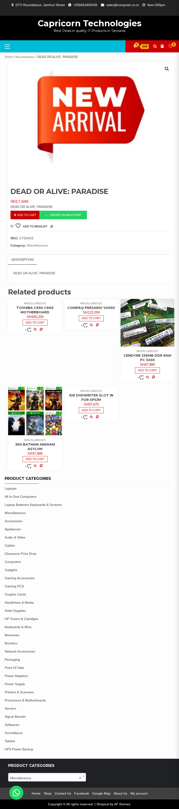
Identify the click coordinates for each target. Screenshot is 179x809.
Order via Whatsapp (65, 215)
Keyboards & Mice (18, 627)
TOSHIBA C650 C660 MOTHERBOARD (35, 310)
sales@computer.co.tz (122, 5)
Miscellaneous (25, 57)
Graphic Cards (15, 594)
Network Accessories (20, 651)
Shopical (102, 804)
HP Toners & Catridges (21, 619)
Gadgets (11, 570)
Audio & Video (15, 537)
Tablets (10, 741)
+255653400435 (85, 5)
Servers (10, 708)
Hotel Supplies (15, 611)
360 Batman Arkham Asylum (35, 446)
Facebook (81, 793)
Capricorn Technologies (89, 23)
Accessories (13, 521)
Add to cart (26, 215)
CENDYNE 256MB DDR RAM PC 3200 (147, 357)
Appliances (13, 529)
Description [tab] (22, 259)
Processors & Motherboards (25, 700)
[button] (167, 69)
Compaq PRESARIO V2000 (91, 308)
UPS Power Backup (19, 749)
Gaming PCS (14, 586)
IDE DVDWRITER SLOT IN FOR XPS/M (91, 397)
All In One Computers (20, 496)
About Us (120, 793)
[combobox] (47, 777)
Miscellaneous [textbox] (45, 778)
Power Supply (15, 684)
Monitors (11, 643)
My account (139, 793)
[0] (170, 46)
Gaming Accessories (20, 578)
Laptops (11, 488)
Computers (13, 562)
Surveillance (14, 733)
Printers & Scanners (19, 692)
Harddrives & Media (19, 602)
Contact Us (63, 793)
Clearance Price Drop (20, 553)
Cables (10, 545)
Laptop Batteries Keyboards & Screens (33, 505)
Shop (48, 793)
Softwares (12, 725)
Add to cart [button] (35, 322)
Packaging (12, 659)
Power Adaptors (16, 676)
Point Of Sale (14, 668)
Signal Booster (15, 716)
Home (9, 57)
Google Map (101, 793)
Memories (12, 635)
